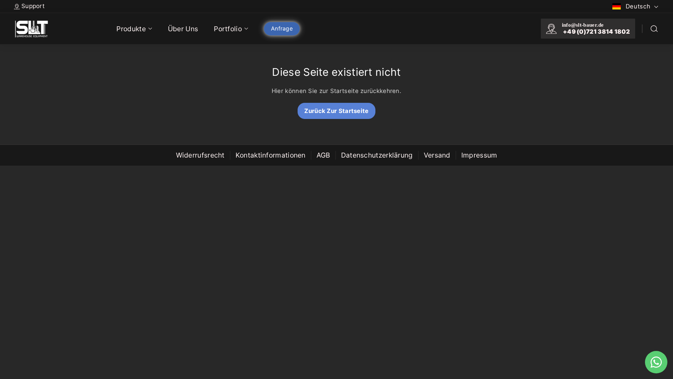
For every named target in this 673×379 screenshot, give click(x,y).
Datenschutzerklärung (377, 155)
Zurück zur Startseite (336, 110)
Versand (437, 155)
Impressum (479, 155)
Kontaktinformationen (271, 155)
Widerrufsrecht (200, 155)
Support (33, 5)
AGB (323, 155)
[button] (654, 29)
